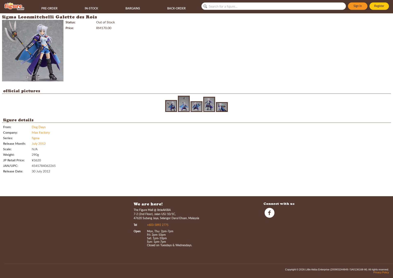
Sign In (357, 6)
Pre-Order (49, 8)
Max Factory (41, 132)
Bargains (132, 8)
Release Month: (14, 143)
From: (7, 127)
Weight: (9, 154)
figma (36, 138)
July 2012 (39, 143)
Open (137, 231)
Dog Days (39, 127)
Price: (70, 28)
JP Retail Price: (14, 160)
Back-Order (176, 8)
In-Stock (91, 8)
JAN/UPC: (10, 165)
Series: (8, 138)
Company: (10, 132)
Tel (135, 225)
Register (379, 6)
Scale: (7, 149)
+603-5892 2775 (157, 225)
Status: (71, 22)
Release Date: (13, 171)
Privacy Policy (381, 272)
